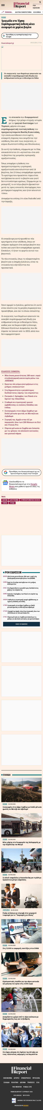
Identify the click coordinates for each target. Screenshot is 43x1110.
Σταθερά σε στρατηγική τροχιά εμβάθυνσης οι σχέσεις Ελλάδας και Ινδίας (21, 405)
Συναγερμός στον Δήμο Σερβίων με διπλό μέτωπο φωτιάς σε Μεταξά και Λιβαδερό (21, 413)
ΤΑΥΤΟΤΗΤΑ (26, 1095)
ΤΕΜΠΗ (4, 503)
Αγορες (16, 1078)
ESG (37, 1082)
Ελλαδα (6, 1082)
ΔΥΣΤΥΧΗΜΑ (14, 500)
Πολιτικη (14, 1082)
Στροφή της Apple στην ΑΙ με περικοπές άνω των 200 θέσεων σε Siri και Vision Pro (23, 422)
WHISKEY (25, 1105)
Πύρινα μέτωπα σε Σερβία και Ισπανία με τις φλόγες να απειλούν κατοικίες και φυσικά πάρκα (22, 431)
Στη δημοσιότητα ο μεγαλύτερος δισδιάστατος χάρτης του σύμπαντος (21, 391)
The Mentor (17, 1087)
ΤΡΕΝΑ (12, 503)
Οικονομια (7, 1078)
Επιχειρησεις (26, 1078)
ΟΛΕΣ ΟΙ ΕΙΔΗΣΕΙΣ (21, 624)
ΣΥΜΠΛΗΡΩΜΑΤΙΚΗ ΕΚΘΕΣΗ (30, 500)
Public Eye (27, 1087)
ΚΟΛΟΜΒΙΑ (37, 12)
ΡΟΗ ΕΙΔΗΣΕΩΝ (36, 7)
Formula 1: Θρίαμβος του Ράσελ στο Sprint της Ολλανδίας (21, 397)
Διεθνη (23, 1082)
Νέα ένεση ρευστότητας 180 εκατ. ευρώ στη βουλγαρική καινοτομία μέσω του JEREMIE (22, 378)
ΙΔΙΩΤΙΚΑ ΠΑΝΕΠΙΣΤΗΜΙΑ (23, 12)
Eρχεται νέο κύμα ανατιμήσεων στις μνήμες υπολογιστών (21, 385)
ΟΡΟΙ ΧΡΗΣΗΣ (17, 1095)
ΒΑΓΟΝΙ (4, 500)
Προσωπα (36, 1078)
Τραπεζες (31, 1082)
